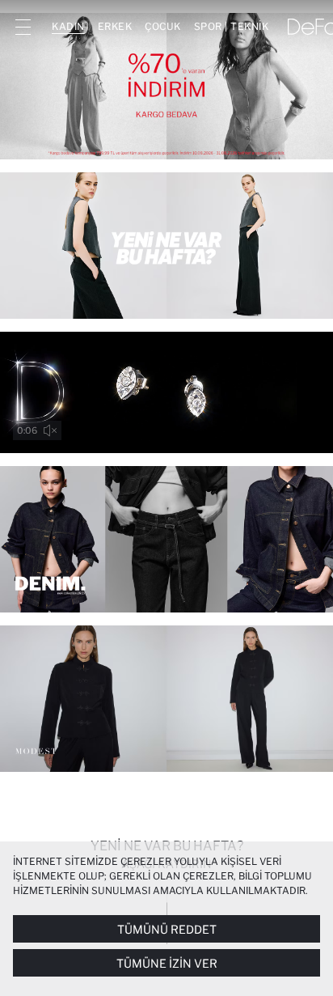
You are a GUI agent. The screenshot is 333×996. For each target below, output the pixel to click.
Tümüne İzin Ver (166, 963)
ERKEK (115, 26)
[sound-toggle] (50, 430)
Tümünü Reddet (167, 929)
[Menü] (22, 26)
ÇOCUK (163, 26)
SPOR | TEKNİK (231, 26)
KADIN (68, 26)
